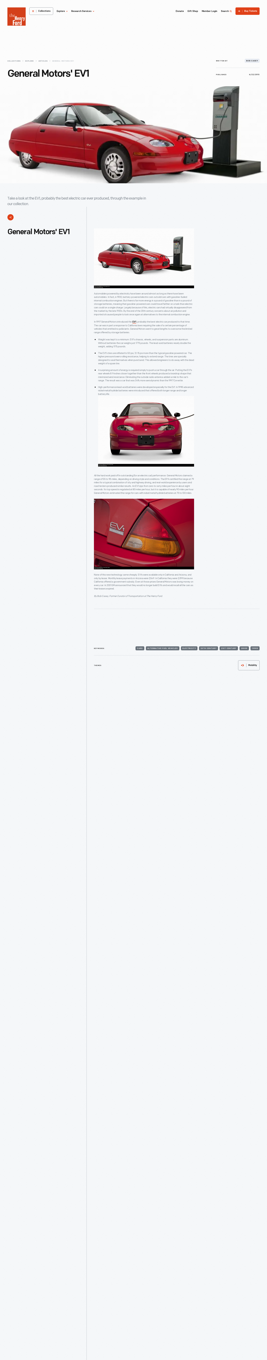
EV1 (134, 322)
